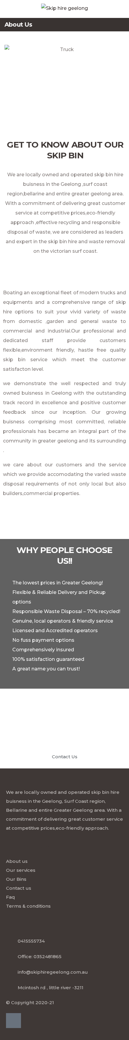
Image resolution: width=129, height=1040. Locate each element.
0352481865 (48, 956)
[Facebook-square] (13, 1020)
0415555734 (31, 941)
